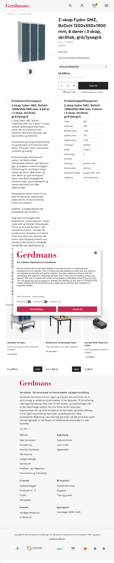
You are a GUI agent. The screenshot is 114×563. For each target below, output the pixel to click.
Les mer (63, 51)
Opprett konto (64, 440)
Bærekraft (25, 463)
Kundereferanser (66, 485)
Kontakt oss (26, 444)
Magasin (61, 490)
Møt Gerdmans (27, 440)
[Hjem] (25, 5)
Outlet (23, 495)
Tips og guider (64, 495)
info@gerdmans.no (30, 512)
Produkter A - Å (28, 490)
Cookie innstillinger (57, 539)
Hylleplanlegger (28, 485)
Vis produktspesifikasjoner (74, 57)
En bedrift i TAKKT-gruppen (89, 534)
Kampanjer (25, 499)
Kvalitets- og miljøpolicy (32, 468)
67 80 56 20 (25, 517)
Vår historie (26, 454)
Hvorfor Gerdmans (29, 449)
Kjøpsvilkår (63, 449)
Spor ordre (62, 444)
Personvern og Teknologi (33, 473)
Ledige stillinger (28, 459)
